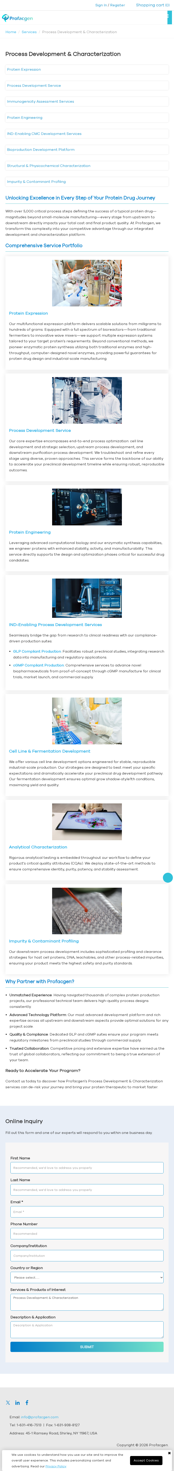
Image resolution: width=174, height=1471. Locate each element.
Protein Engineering (24, 117)
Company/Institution (28, 1246)
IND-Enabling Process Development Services (55, 624)
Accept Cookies (146, 1460)
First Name (20, 1158)
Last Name (20, 1180)
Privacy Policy (56, 1466)
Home (10, 32)
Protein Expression (24, 69)
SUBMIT (87, 1347)
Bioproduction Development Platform (41, 149)
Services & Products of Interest (38, 1289)
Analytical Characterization (38, 847)
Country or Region (26, 1268)
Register (117, 5)
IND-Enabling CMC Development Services (44, 134)
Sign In (101, 5)
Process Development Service (34, 85)
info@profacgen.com (39, 1417)
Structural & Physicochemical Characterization (48, 166)
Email (16, 1202)
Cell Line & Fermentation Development (49, 751)
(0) (153, 5)
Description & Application (33, 1317)
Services (29, 32)
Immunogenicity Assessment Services (40, 101)
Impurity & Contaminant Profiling (36, 181)
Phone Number (24, 1224)
